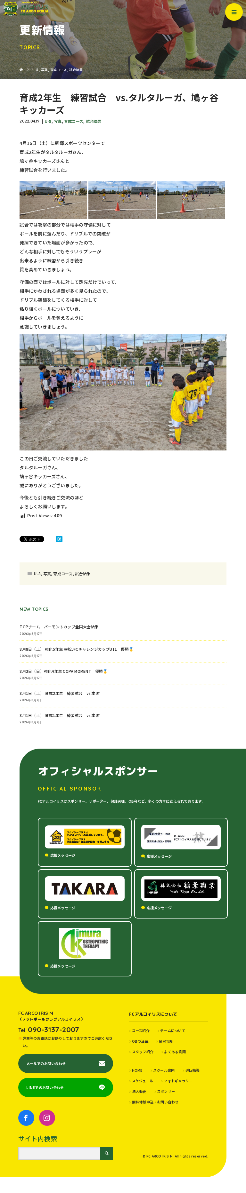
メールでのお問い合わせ (46, 1063)
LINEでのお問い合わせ (45, 1087)
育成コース (73, 121)
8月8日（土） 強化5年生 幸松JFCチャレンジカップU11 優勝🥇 (77, 649)
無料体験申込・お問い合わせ (155, 1101)
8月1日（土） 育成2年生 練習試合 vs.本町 (59, 693)
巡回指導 (192, 1070)
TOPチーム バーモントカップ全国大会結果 (61, 626)
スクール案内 (164, 1070)
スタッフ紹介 (142, 1051)
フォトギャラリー (178, 1080)
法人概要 (139, 1091)
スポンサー (166, 1091)
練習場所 (166, 1041)
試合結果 (94, 121)
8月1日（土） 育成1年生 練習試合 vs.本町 (59, 715)
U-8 (48, 121)
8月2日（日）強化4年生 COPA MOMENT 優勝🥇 (64, 671)
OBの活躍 (140, 1041)
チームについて (172, 1030)
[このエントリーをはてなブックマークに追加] (59, 539)
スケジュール (142, 1080)
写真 (58, 121)
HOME (137, 1070)
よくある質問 (174, 1051)
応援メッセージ (63, 855)
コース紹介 (141, 1030)
